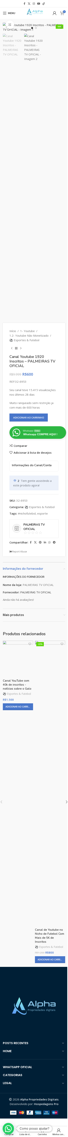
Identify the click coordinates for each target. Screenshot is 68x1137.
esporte (42, 513)
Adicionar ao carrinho (28, 417)
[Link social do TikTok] (43, 3)
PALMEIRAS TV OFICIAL (35, 592)
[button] (6, 27)
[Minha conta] (54, 13)
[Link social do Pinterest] (40, 542)
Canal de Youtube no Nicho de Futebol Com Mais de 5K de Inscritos (49, 936)
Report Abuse (19, 551)
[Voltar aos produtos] (16, 348)
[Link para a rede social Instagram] (34, 3)
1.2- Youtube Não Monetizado (29, 335)
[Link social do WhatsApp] (49, 542)
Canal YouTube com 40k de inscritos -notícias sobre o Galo (17, 685)
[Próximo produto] (21, 348)
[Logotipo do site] (34, 13)
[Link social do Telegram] (54, 542)
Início (12, 331)
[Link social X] (29, 3)
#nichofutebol (27, 513)
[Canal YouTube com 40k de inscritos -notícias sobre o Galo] (18, 659)
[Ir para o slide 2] (36, 28)
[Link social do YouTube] (38, 3)
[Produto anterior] (11, 348)
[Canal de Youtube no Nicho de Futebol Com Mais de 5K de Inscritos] (50, 783)
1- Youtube (27, 331)
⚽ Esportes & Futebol (24, 340)
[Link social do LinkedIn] (45, 542)
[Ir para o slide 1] (32, 28)
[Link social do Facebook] (24, 3)
